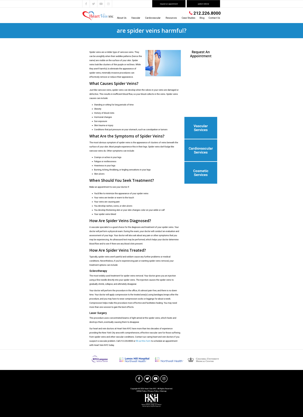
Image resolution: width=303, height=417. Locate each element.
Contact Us (214, 17)
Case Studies (188, 17)
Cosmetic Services (200, 173)
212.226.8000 (206, 13)
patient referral (203, 4)
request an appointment (169, 4)
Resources (171, 17)
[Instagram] (108, 3)
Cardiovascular (153, 17)
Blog (202, 17)
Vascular (135, 17)
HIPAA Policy (142, 391)
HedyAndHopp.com (155, 406)
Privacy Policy (153, 391)
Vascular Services (201, 128)
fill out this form (143, 341)
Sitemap (163, 391)
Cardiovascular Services (201, 150)
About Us (121, 17)
